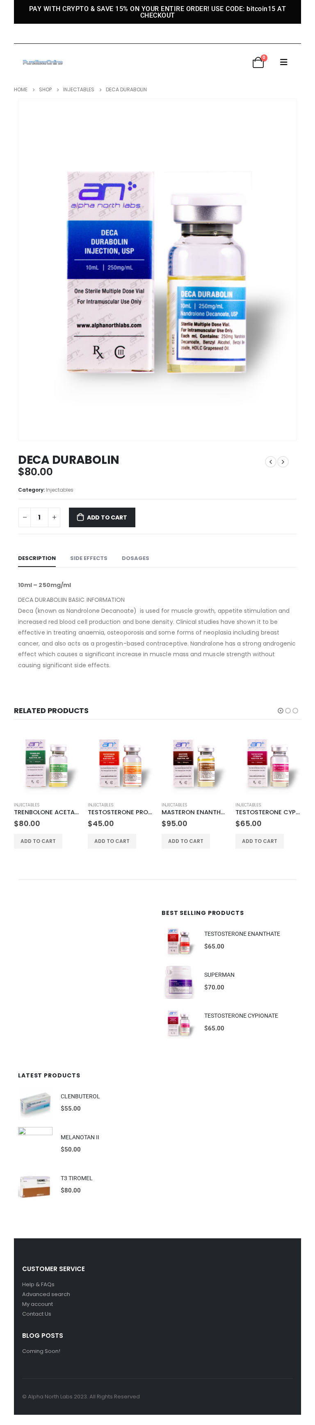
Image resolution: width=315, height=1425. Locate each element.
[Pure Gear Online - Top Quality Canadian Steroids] (43, 62)
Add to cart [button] (38, 841)
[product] (47, 762)
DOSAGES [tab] (135, 558)
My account (37, 1304)
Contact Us (36, 1314)
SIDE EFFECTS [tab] (88, 558)
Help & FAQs (38, 1284)
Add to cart (107, 517)
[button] (280, 711)
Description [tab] (37, 558)
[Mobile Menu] (284, 62)
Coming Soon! (41, 1351)
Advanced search (46, 1294)
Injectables (59, 489)
